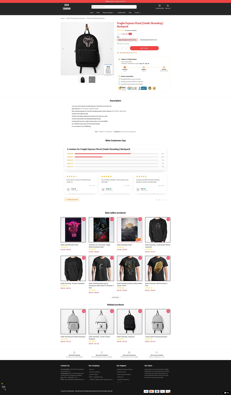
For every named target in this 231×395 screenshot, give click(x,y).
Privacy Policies (93, 374)
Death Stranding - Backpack (126, 337)
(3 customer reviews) (131, 30)
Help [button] (228, 392)
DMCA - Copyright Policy (96, 377)
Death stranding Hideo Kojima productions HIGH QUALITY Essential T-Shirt (101, 286)
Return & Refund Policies (124, 374)
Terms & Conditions (94, 372)
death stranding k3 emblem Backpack (73, 337)
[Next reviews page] (165, 200)
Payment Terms (121, 372)
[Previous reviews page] (156, 200)
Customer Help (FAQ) (123, 379)
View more (115, 297)
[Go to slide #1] (82, 79)
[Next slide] (111, 49)
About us (91, 369)
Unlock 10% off (3, 387)
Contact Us (120, 377)
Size (118, 37)
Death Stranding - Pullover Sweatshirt (72, 283)
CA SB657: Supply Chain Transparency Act (101, 379)
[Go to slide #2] (92, 79)
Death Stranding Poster (124, 245)
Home (62, 18)
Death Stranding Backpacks (96, 18)
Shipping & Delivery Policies (124, 369)
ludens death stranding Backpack (156, 337)
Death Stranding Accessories (76, 18)
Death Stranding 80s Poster (69, 245)
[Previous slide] (63, 49)
